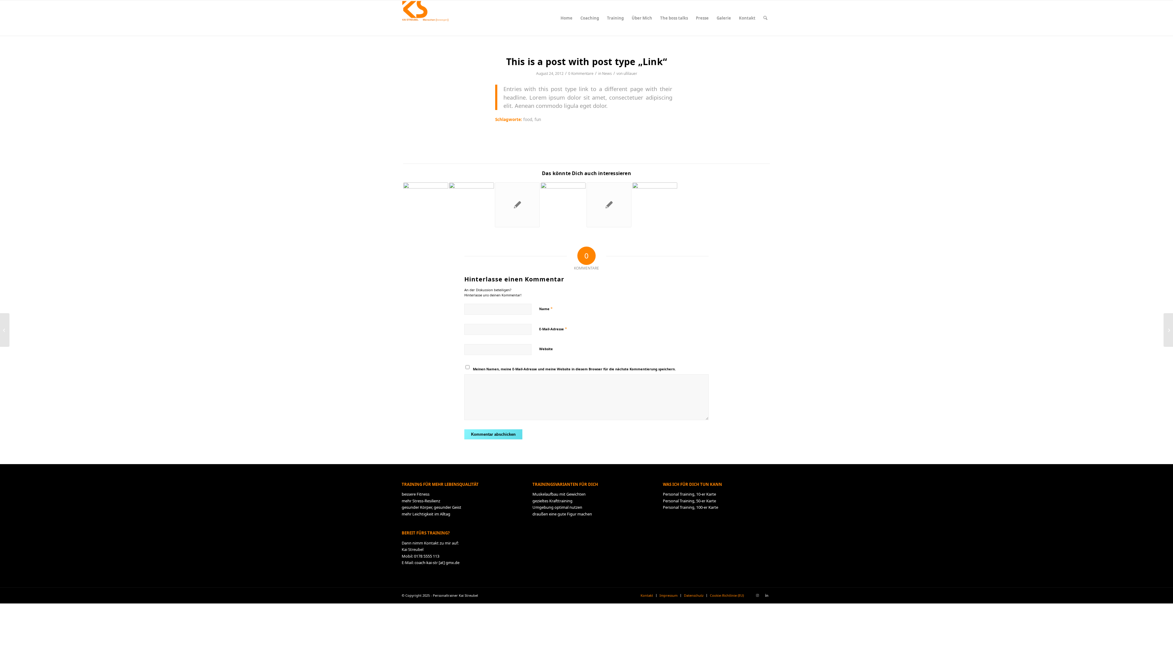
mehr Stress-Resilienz (421, 501)
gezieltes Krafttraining (552, 501)
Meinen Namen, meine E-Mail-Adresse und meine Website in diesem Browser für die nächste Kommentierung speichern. (574, 369)
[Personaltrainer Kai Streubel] (425, 18)
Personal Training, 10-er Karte (689, 494)
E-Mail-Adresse (553, 329)
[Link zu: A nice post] (608, 204)
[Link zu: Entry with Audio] (563, 204)
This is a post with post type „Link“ (586, 61)
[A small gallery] (1168, 330)
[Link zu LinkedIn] (766, 595)
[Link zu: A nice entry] (471, 204)
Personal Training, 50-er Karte (689, 501)
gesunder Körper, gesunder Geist (431, 507)
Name (546, 308)
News (607, 73)
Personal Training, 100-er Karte (690, 507)
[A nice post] (4, 330)
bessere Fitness (415, 494)
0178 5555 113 (426, 556)
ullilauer (630, 73)
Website (546, 348)
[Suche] (765, 18)
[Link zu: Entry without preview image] (517, 204)
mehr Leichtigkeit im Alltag (426, 514)
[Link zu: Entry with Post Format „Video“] (654, 204)
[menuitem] (566, 18)
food (527, 119)
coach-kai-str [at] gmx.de (437, 562)
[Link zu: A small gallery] (425, 204)
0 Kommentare (581, 73)
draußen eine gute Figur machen (562, 514)
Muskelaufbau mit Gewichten (559, 494)
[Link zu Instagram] (757, 595)
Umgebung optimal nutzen (557, 507)
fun (538, 119)
